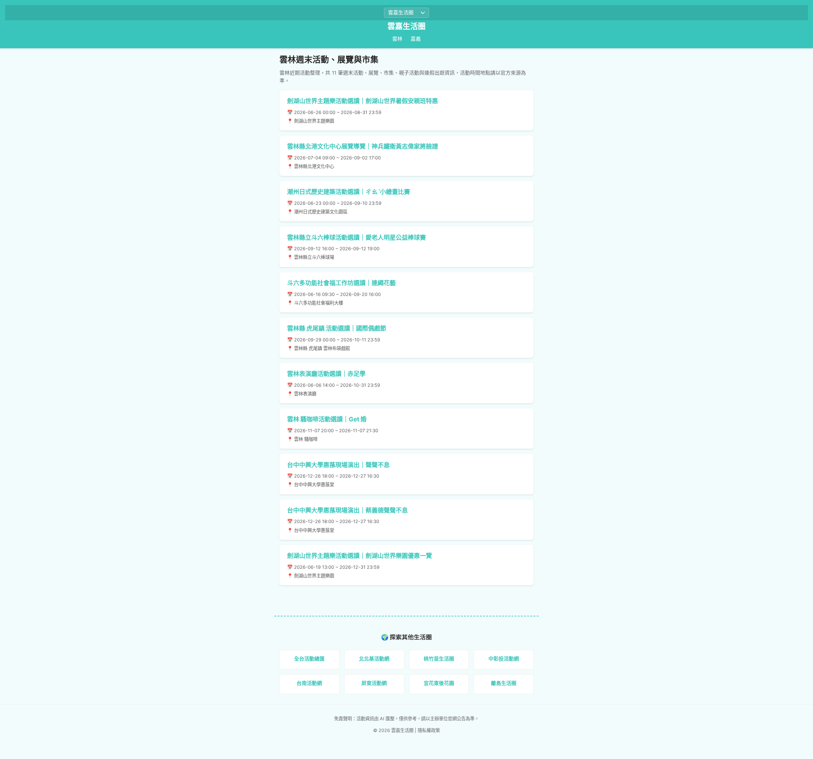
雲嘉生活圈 (406, 26)
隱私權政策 (429, 730)
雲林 (397, 39)
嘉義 (416, 39)
